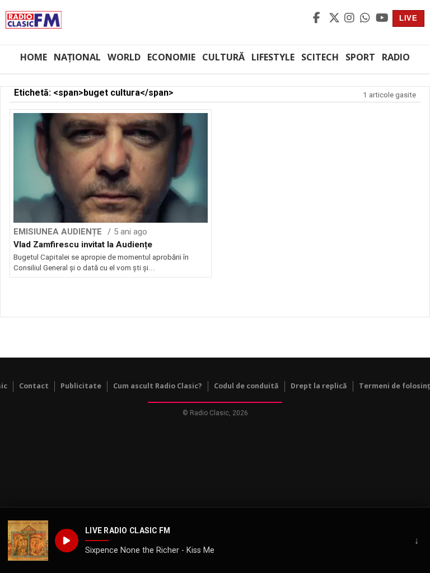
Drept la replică (319, 386)
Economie (171, 57)
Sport (360, 57)
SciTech (320, 57)
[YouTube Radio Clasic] (382, 18)
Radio (396, 57)
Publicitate (80, 386)
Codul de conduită (246, 386)
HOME (33, 57)
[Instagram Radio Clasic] (350, 18)
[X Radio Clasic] (335, 18)
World (124, 57)
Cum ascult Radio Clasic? (157, 386)
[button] (28, 540)
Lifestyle (273, 57)
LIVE (408, 18)
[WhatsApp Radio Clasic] (366, 18)
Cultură (223, 57)
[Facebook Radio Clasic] (319, 18)
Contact (34, 386)
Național (77, 57)
